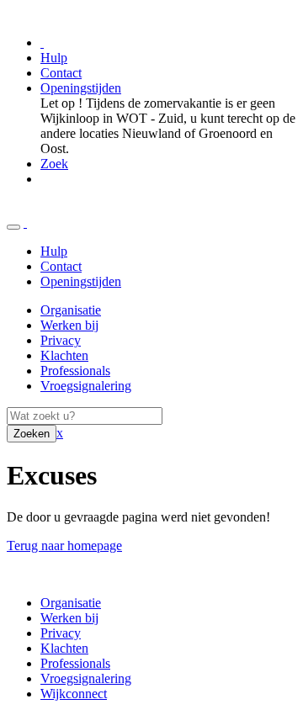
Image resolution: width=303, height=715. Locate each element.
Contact (61, 73)
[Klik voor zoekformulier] (25, 222)
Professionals (75, 370)
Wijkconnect (73, 693)
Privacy (60, 340)
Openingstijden (80, 88)
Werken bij (69, 325)
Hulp (53, 57)
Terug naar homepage (64, 545)
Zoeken (31, 433)
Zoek (54, 163)
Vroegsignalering (85, 386)
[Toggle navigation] (13, 227)
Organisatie (70, 310)
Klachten (64, 355)
